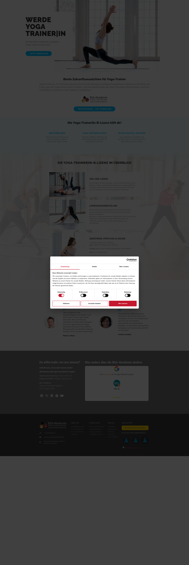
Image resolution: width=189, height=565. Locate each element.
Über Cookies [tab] (124, 266)
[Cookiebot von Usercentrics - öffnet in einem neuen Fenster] (128, 260)
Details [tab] (94, 266)
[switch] (83, 295)
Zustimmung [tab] (65, 266)
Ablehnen (66, 303)
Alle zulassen (122, 303)
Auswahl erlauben (94, 303)
